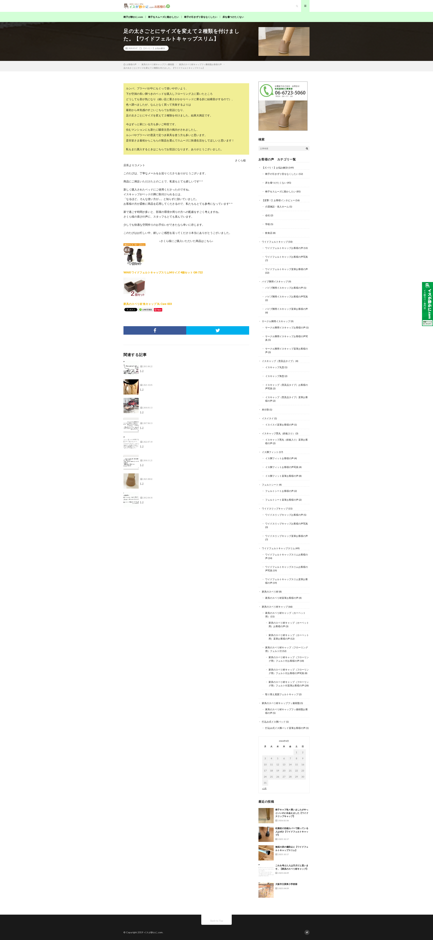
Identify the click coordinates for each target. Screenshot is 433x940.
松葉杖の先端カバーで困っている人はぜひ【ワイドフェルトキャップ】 (291, 831)
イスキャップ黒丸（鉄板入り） (278, 433)
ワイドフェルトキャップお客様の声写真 (286, 256)
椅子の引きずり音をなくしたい (200, 16)
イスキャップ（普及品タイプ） (278, 361)
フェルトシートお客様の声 (279, 490)
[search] (307, 148)
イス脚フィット (270, 452)
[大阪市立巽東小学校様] (266, 890)
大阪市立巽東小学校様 (286, 884)
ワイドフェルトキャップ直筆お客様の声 (286, 269)
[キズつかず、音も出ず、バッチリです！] (131, 368)
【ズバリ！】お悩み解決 (154, 48)
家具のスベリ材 (270, 591)
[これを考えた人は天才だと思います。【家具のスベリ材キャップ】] (266, 871)
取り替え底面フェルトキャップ (281, 694)
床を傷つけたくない (233, 16)
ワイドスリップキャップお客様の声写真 (286, 523)
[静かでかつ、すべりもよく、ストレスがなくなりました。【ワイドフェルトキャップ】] (131, 425)
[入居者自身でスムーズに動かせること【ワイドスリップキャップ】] (131, 443)
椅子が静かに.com (133, 16)
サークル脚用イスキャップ (276, 321)
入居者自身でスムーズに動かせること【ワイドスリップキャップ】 (181, 438)
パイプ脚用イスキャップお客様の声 (284, 287)
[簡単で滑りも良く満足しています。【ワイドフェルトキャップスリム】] (131, 387)
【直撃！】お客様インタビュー (278, 200)
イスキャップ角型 (274, 376)
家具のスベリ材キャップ (275, 606)
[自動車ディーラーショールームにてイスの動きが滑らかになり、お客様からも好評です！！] (131, 405)
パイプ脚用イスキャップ (275, 281)
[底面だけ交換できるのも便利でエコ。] (131, 462)
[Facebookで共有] (154, 330)
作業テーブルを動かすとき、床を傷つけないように (171, 494)
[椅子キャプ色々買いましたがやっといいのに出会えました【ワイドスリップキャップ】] (266, 815)
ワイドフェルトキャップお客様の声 (284, 248)
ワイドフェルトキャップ (275, 241)
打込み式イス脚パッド (274, 721)
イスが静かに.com (153, 932)
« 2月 (264, 788)
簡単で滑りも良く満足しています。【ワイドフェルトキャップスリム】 (183, 381)
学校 (267, 224)
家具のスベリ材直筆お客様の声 (281, 597)
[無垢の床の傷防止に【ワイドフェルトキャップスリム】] (266, 852)
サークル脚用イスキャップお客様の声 (285, 327)
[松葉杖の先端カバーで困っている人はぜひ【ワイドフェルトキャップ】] (266, 834)
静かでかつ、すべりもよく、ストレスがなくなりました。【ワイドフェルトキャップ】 (193, 419)
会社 (267, 215)
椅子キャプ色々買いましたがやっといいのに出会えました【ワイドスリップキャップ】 (291, 813)
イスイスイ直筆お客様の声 (279, 424)
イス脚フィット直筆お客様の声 (281, 475)
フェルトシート (270, 484)
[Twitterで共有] (217, 330)
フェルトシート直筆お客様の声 (281, 499)
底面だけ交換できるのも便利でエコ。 (163, 456)
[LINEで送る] (145, 309)
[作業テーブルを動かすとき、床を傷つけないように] (131, 499)
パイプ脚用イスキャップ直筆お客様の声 (286, 308)
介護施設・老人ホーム (277, 206)
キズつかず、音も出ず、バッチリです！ (164, 362)
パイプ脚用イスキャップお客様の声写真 (286, 296)
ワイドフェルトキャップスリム (278, 548)
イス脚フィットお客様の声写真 (281, 467)
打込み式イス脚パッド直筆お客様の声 (285, 727)
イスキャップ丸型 (274, 367)
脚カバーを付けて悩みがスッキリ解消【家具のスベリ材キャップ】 (181, 475)
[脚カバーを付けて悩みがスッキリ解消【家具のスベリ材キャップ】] (131, 481)
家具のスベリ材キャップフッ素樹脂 (281, 703)
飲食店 (268, 232)
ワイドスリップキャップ (275, 508)
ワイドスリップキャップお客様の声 (284, 514)
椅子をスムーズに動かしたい (163, 16)
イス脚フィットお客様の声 (279, 458)
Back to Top (216, 920)
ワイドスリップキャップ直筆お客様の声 (286, 535)
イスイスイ (268, 418)
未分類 (265, 409)
